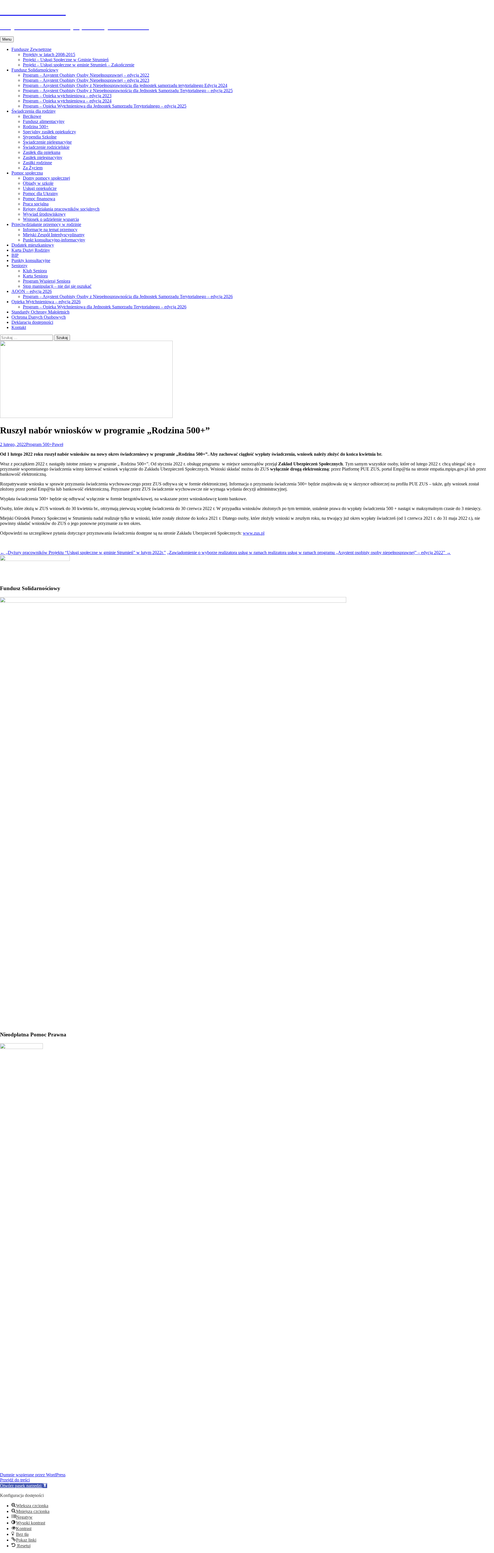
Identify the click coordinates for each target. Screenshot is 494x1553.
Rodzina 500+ (36, 126)
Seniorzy (19, 265)
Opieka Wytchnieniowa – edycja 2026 (46, 301)
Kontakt (18, 327)
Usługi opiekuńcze (40, 188)
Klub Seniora (35, 270)
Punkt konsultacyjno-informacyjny (54, 239)
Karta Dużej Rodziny (30, 250)
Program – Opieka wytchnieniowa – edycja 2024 (67, 100)
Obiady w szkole (38, 183)
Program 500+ (39, 444)
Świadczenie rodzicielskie (46, 147)
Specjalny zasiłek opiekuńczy (49, 131)
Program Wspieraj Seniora (46, 281)
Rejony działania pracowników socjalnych (61, 209)
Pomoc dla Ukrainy (40, 193)
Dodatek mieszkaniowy (32, 245)
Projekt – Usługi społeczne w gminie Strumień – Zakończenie (78, 64)
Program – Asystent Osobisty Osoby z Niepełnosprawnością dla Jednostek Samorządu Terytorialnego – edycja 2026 (128, 296)
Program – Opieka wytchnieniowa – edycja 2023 (67, 95)
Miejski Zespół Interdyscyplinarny (54, 234)
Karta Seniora (35, 275)
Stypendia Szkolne (40, 136)
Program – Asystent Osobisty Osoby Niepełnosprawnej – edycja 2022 (86, 75)
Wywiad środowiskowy (44, 214)
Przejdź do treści (15, 1479)
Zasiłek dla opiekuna (41, 152)
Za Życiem (33, 167)
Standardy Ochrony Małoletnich (40, 312)
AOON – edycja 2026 (31, 291)
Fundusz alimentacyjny (44, 121)
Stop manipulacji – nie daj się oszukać (57, 286)
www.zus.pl (253, 533)
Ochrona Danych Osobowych (38, 317)
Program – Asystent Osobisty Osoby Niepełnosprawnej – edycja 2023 (86, 80)
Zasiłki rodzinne (37, 162)
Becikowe (32, 116)
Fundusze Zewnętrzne (31, 49)
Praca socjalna (36, 203)
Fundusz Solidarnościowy (34, 70)
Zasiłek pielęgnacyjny (42, 157)
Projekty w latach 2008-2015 (49, 54)
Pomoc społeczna (27, 172)
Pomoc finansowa (39, 198)
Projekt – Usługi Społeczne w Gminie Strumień (66, 59)
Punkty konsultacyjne (30, 260)
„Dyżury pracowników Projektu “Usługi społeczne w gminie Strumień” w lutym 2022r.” (83, 552)
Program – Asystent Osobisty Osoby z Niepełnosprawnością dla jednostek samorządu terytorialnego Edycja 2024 (125, 85)
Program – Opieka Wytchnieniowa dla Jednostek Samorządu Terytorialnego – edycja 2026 (104, 306)
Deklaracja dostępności (32, 322)
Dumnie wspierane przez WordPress (32, 1474)
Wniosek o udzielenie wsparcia (51, 219)
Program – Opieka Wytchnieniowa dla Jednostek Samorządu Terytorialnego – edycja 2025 (104, 106)
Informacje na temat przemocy (50, 229)
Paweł (57, 444)
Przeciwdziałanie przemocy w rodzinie (46, 224)
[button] (23, 1485)
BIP (15, 255)
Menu (6, 39)
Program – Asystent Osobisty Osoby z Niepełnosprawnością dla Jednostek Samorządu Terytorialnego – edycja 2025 (128, 90)
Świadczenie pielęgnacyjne (47, 142)
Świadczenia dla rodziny (33, 111)
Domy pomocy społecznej (46, 178)
